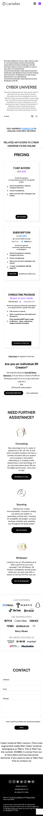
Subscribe (12, 274)
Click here (12, 356)
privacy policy (21, 786)
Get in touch (21, 530)
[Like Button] (32, 116)
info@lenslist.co (21, 789)
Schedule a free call (27, 274)
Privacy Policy (30, 797)
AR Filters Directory (11, 808)
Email (4, 689)
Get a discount (32, 393)
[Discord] (29, 781)
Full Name (6, 680)
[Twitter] (21, 781)
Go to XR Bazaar (21, 581)
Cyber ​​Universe (21, 87)
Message (6, 698)
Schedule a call (21, 477)
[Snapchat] (17, 781)
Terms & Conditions (16, 797)
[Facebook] (10, 781)
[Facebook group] (33, 781)
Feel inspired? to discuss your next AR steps (21, 130)
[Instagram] (13, 781)
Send (21, 727)
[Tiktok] (25, 781)
